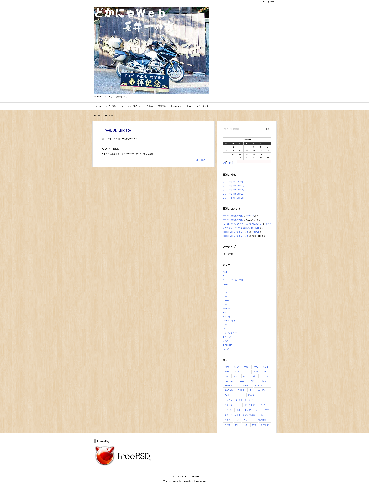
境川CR (264, 415)
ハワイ (264, 405)
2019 (265, 372)
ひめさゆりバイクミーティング (239, 400)
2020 (227, 376)
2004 (256, 367)
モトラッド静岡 (262, 410)
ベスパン (229, 410)
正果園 (228, 419)
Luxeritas (229, 381)
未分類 (226, 349)
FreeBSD (133, 139)
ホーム (99, 115)
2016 (236, 372)
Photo (225, 292)
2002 (236, 367)
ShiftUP (241, 390)
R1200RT (244, 385)
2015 (227, 372)
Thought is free (199, 481)
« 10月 (225, 163)
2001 (227, 367)
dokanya (250, 216)
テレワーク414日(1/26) (233, 198)
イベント (227, 316)
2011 (265, 367)
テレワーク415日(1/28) (233, 190)
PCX (252, 381)
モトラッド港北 (244, 410)
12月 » (232, 163)
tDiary (225, 284)
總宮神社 (262, 419)
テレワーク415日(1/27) (233, 194)
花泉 (246, 424)
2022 (245, 376)
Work (225, 272)
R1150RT (229, 385)
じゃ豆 (251, 395)
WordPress (227, 308)
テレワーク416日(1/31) (233, 186)
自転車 (226, 341)
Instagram (227, 345)
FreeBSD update (116, 130)
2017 (246, 372)
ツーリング (228, 304)
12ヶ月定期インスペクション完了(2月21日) (242, 224)
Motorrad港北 (229, 320)
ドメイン (227, 337)
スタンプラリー (230, 333)
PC (224, 288)
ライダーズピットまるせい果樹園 (240, 415)
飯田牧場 (264, 424)
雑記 (254, 424)
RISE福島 (229, 390)
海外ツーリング (244, 419)
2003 (246, 367)
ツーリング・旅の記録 (233, 280)
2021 (236, 376)
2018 (256, 372)
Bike (224, 312)
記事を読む (200, 160)
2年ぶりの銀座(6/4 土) (233, 216)
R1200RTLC (260, 385)
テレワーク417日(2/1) (233, 182)
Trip (224, 276)
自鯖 (126, 139)
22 (226, 158)
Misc (225, 325)
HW (224, 329)
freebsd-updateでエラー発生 (235, 232)
